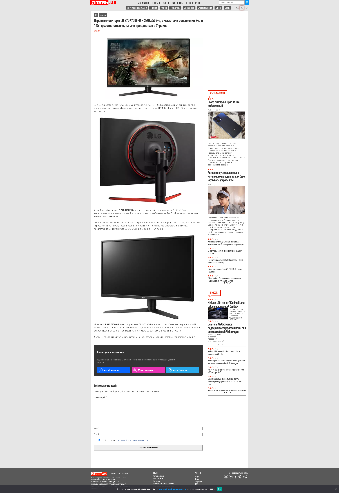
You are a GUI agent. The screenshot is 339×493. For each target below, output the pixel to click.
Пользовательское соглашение (163, 483)
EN (247, 8)
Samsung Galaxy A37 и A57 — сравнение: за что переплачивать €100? (226, 270)
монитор (103, 15)
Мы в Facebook (111, 370)
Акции (197, 476)
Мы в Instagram (146, 370)
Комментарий (99, 397)
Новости (156, 3)
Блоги (197, 479)
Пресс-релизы (193, 3)
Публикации (143, 3)
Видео (166, 3)
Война (227, 7)
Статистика (156, 481)
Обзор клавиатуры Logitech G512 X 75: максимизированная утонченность (222, 252)
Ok (219, 489)
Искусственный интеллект (137, 7)
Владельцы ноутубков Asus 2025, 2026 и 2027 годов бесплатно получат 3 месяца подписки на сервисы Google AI (226, 382)
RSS (196, 484)
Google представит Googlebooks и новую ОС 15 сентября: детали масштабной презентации (226, 371)
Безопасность (189, 7)
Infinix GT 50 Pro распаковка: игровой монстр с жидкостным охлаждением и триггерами (226, 261)
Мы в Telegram (180, 370)
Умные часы (175, 7)
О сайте (156, 473)
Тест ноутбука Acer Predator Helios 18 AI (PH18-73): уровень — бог (226, 279)
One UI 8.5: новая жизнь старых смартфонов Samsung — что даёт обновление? (225, 243)
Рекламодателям (158, 476)
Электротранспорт (205, 7)
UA (237, 8)
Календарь (177, 3)
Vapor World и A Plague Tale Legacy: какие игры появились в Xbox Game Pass (226, 362)
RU (242, 8)
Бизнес (218, 7)
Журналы (198, 481)
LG (96, 15)
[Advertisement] (228, 34)
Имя (96, 428)
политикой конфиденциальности (133, 440)
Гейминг (154, 7)
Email (97, 434)
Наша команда (158, 478)
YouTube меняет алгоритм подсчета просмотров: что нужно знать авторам (226, 353)
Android (164, 7)
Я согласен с (126, 440)
